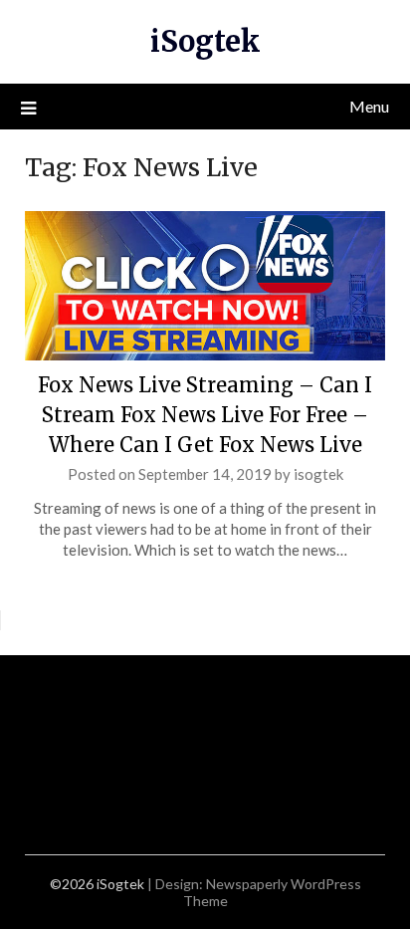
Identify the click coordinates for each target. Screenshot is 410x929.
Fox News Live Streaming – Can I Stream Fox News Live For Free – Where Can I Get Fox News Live (205, 414)
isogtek (318, 474)
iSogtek (205, 41)
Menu (369, 106)
